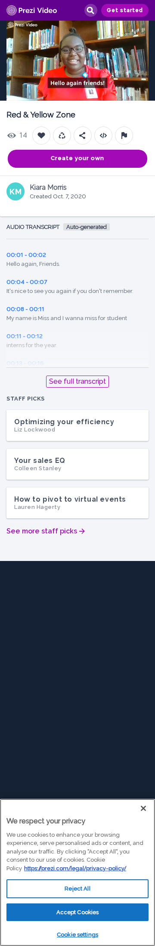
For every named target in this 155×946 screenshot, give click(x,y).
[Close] (143, 808)
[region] (77, 872)
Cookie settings (77, 934)
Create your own (77, 158)
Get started (125, 10)
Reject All (77, 888)
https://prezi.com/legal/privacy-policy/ (75, 868)
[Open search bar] (90, 10)
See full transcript (77, 381)
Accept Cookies (77, 912)
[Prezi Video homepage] (31, 10)
